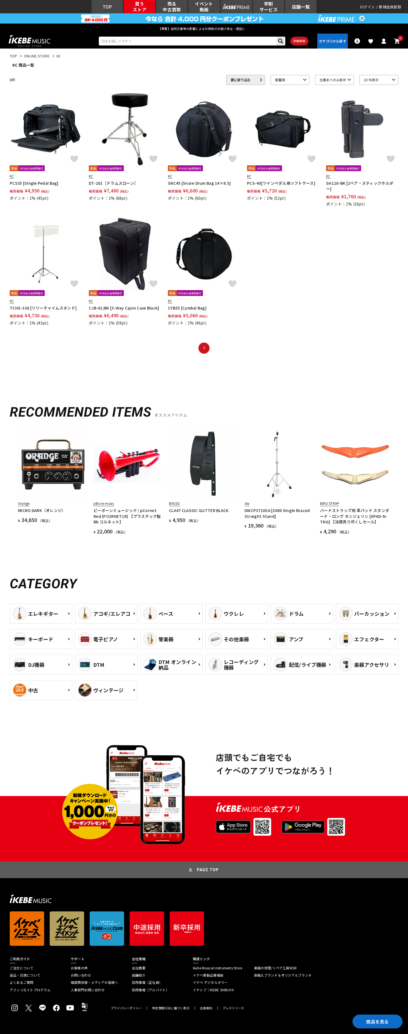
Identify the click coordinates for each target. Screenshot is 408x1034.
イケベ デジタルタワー (210, 982)
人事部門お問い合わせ (88, 990)
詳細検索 (299, 41)
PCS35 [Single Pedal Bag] (34, 183)
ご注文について (22, 968)
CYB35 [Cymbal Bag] (187, 308)
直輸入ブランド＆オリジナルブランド (283, 975)
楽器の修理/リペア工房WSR (275, 968)
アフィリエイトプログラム (30, 990)
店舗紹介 (138, 975)
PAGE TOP (208, 870)
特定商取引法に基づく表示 (171, 1008)
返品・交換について (25, 975)
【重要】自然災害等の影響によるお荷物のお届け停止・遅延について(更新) (204, 28)
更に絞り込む (241, 79)
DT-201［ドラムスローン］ (113, 183)
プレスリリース (233, 1008)
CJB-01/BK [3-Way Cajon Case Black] (124, 308)
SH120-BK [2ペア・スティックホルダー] (359, 185)
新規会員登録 (390, 7)
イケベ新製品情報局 (208, 975)
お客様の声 (79, 968)
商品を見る (377, 1021)
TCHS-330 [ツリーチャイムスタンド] (43, 308)
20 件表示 (371, 79)
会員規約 (206, 1008)
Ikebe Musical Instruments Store (217, 968)
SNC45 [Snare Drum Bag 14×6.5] (199, 183)
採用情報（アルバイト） (150, 990)
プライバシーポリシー (126, 1008)
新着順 (280, 79)
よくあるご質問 (22, 982)
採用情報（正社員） (147, 982)
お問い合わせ (81, 975)
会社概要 (138, 968)
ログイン (367, 7)
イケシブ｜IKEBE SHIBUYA (213, 990)
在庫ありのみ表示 (332, 79)
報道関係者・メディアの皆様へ (94, 982)
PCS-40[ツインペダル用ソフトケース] (281, 183)
